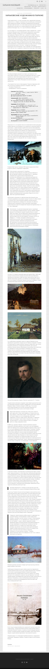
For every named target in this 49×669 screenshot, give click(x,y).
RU (45, 8)
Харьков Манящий (11, 5)
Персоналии (27, 6)
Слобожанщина (28, 8)
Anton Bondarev (27, 13)
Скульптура (20, 8)
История (34, 6)
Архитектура (42, 5)
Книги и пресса (42, 6)
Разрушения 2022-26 (33, 5)
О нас (42, 8)
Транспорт (36, 8)
